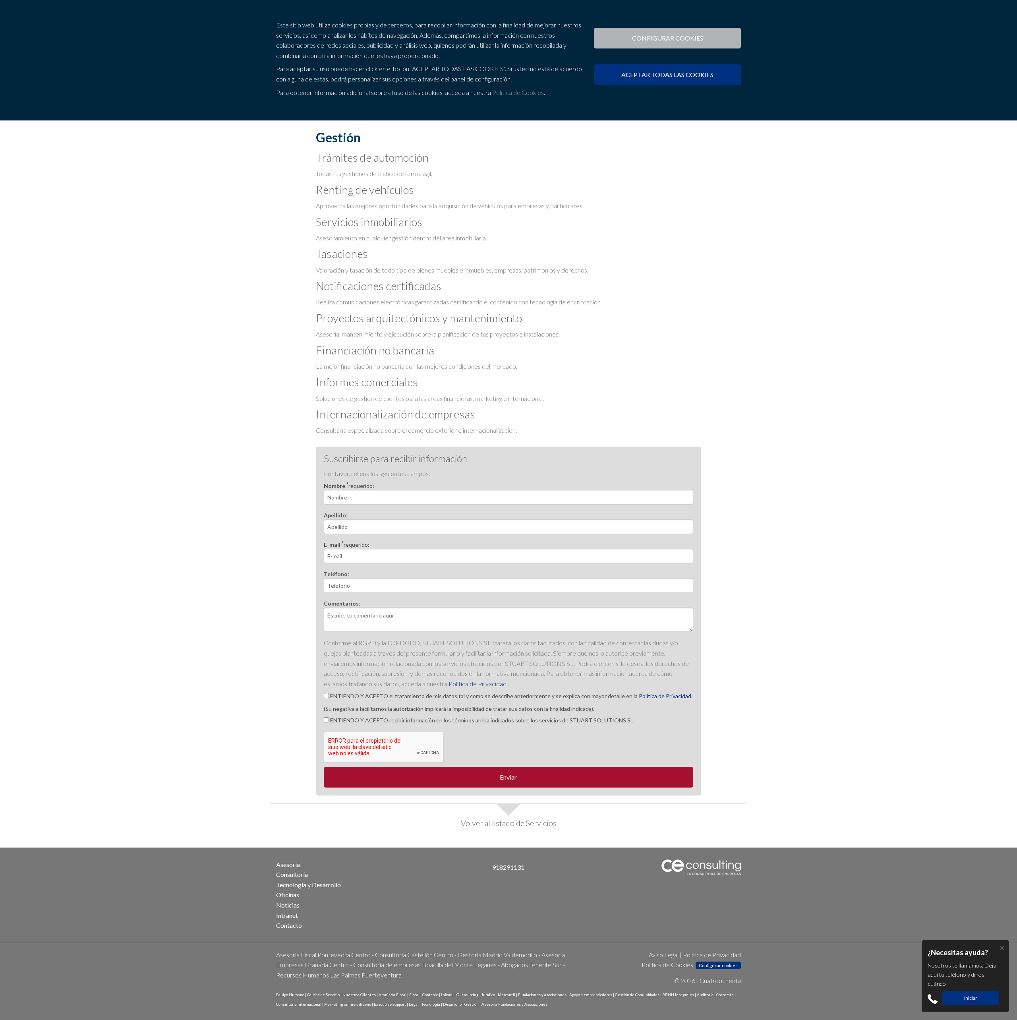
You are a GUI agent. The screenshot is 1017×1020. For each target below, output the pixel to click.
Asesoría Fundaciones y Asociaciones (514, 1004)
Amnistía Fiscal (392, 995)
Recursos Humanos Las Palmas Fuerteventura (339, 975)
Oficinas (287, 894)
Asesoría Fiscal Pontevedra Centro (323, 954)
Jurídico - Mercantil (498, 995)
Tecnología (430, 1004)
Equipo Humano (290, 995)
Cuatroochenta (720, 980)
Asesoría (288, 864)
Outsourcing (467, 995)
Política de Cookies (518, 92)
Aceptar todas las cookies (667, 74)
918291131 (508, 867)
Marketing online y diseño (347, 1004)
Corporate (725, 995)
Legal (414, 1004)
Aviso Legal (664, 954)
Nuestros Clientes (359, 995)
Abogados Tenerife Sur (531, 964)
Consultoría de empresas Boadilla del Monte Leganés (425, 964)
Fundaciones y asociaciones (542, 995)
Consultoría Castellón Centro (414, 954)
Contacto (289, 925)
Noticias (288, 905)
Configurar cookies (667, 38)
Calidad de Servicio (323, 995)
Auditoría (705, 995)
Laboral (447, 995)
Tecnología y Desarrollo (308, 884)
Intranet (287, 915)
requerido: (349, 485)
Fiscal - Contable (423, 995)
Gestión (471, 1004)
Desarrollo (452, 1004)
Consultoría (292, 874)
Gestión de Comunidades (637, 995)
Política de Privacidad (478, 683)
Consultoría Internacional (298, 1004)
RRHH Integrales (678, 995)
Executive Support (390, 1004)
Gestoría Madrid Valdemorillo (497, 954)
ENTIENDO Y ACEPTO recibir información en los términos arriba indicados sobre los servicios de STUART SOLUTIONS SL (481, 720)
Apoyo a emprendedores (590, 995)
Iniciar (970, 998)
